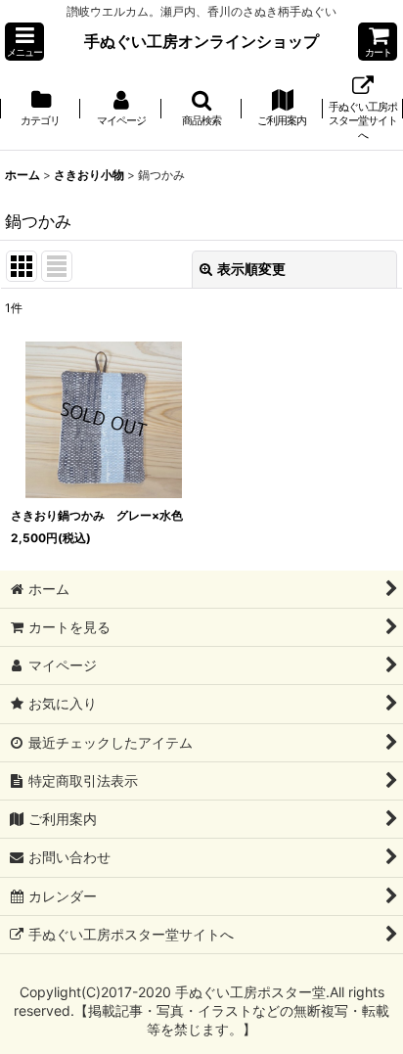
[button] (24, 42)
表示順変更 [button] (251, 268)
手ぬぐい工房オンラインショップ (201, 41)
